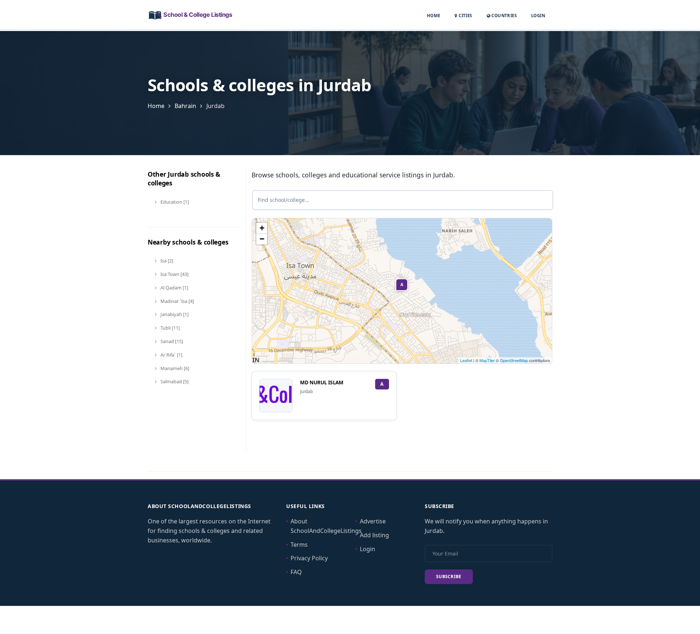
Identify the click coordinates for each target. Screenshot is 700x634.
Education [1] (174, 202)
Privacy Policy (309, 558)
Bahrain (185, 106)
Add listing (374, 535)
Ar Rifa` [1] (170, 354)
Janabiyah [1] (173, 314)
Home (433, 15)
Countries (503, 15)
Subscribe (449, 576)
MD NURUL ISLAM (321, 382)
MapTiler (487, 360)
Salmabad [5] (173, 381)
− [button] (262, 238)
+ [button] (262, 228)
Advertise (373, 521)
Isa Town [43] (173, 274)
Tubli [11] (169, 327)
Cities (465, 15)
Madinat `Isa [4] (176, 301)
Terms (299, 545)
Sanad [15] (171, 341)
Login (538, 15)
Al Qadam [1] (173, 287)
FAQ (296, 572)
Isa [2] (166, 260)
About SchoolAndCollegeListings (326, 526)
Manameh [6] (174, 368)
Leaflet (466, 360)
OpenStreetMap (514, 360)
